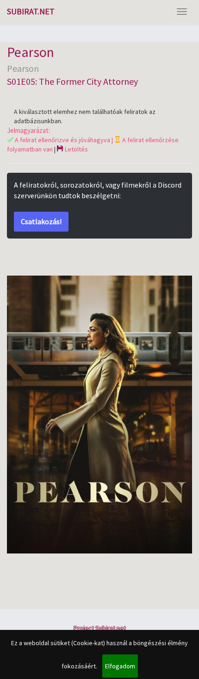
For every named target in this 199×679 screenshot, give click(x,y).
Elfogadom (120, 666)
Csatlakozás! (41, 221)
